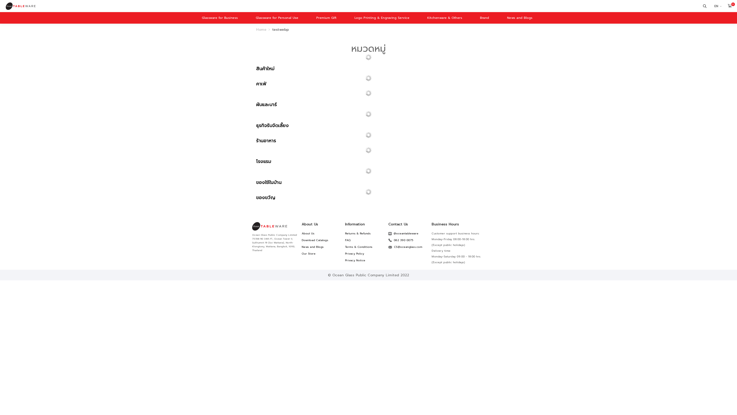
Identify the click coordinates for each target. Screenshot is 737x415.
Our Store (309, 254)
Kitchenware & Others (444, 18)
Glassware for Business (220, 18)
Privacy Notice (355, 260)
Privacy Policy (354, 254)
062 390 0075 (403, 240)
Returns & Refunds (358, 234)
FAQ (348, 240)
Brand (484, 18)
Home (261, 29)
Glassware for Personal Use (277, 18)
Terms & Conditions (359, 247)
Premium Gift (326, 18)
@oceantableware (406, 234)
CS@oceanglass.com (408, 247)
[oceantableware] (246, 6)
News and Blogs (520, 18)
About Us (308, 234)
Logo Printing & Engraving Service (382, 18)
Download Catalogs (315, 240)
